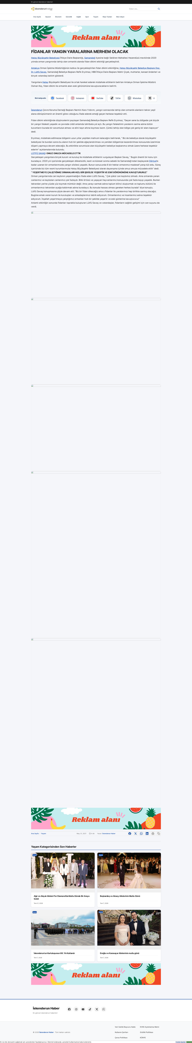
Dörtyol (153, 161)
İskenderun (36, 110)
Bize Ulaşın (120, 17)
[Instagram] (76, 1009)
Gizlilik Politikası (146, 1032)
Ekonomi (58, 17)
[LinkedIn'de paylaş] (147, 833)
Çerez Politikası (121, 1038)
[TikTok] (90, 1009)
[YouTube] (83, 1009)
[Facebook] (69, 1009)
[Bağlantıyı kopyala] (158, 833)
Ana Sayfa (37, 17)
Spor (87, 17)
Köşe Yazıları (107, 17)
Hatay (45, 82)
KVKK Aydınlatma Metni (149, 1027)
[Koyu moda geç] (125, 8)
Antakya (35, 68)
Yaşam (95, 17)
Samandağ (89, 58)
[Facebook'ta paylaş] (130, 833)
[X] (96, 1009)
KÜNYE (143, 1038)
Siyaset (48, 17)
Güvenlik (69, 17)
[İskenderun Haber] (42, 9)
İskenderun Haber (108, 833)
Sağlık (78, 17)
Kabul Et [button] (189, 1042)
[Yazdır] (153, 833)
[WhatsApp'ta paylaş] (141, 833)
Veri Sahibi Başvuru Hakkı (125, 1027)
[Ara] (159, 9)
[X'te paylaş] (135, 833)
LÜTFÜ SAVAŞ (38, 153)
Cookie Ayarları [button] (181, 1042)
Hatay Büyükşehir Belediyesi (45, 58)
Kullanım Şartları (121, 1032)
